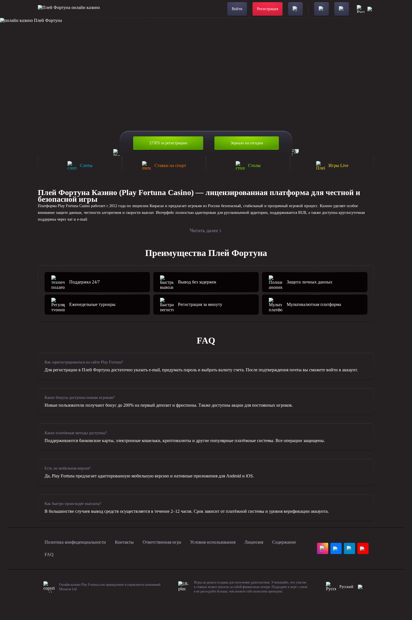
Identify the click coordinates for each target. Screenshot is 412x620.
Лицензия (253, 542)
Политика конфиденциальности (75, 542)
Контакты (124, 542)
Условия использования (212, 542)
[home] (69, 9)
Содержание (284, 542)
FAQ (49, 554)
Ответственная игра (162, 542)
